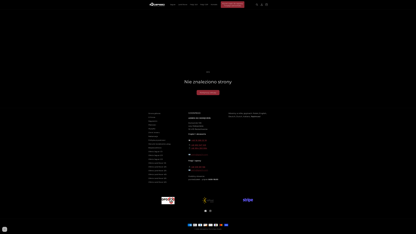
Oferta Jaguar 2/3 (155, 155)
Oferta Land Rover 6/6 (157, 182)
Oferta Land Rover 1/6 (157, 163)
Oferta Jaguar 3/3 (155, 159)
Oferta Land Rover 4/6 (157, 174)
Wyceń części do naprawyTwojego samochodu (232, 4)
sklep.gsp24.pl (204, 229)
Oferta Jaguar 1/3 (155, 152)
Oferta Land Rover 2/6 (157, 167)
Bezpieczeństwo (155, 148)
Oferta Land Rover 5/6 (157, 178)
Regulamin (152, 121)
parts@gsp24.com (199, 155)
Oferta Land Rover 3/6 (157, 171)
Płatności (152, 125)
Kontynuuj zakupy (208, 93)
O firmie (151, 117)
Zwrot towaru (154, 132)
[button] (257, 4)
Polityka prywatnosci (157, 140)
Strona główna (154, 113)
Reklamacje (153, 136)
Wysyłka (151, 129)
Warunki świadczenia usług (159, 144)
